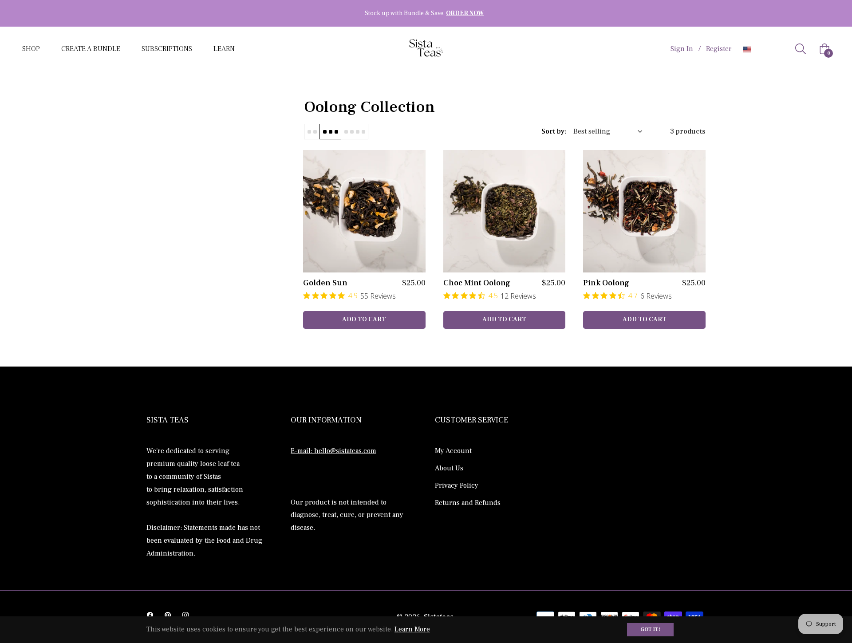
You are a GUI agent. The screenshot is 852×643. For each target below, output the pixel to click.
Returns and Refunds (468, 502)
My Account (453, 450)
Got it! (650, 629)
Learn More (412, 629)
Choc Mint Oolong (476, 283)
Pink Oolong (606, 283)
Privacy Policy (456, 485)
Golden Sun (325, 283)
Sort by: (553, 131)
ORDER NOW (465, 13)
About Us (449, 468)
